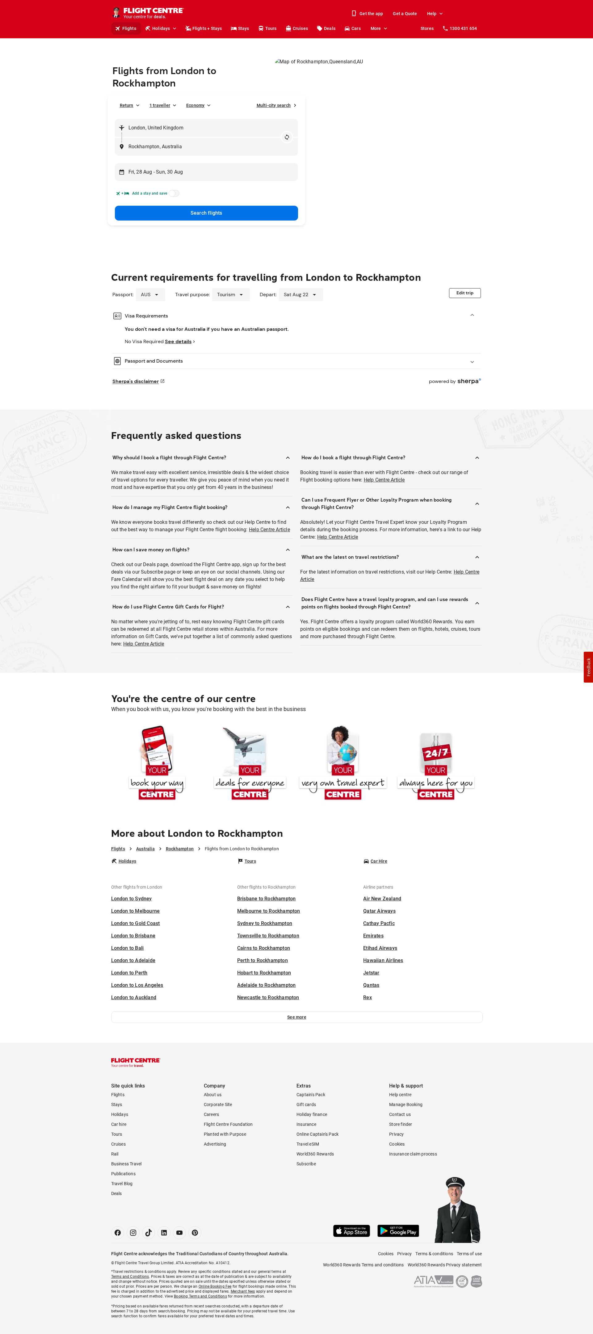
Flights (129, 28)
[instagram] (133, 1232)
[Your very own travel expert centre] (343, 764)
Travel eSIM (307, 1144)
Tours (271, 28)
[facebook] (117, 1232)
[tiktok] (148, 1232)
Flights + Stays (207, 28)
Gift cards (306, 1104)
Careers (211, 1114)
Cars (356, 28)
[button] (297, 1017)
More (376, 28)
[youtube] (179, 1232)
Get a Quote (405, 13)
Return (126, 105)
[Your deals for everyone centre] (250, 764)
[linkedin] (164, 1232)
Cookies (397, 1144)
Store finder (400, 1124)
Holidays (161, 28)
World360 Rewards (315, 1153)
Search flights (206, 213)
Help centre (400, 1094)
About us (213, 1094)
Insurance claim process (413, 1153)
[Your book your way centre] (157, 764)
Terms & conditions (434, 1253)
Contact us (400, 1114)
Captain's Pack (310, 1094)
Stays (243, 28)
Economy (195, 105)
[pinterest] (194, 1232)
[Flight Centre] (136, 1062)
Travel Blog (122, 1183)
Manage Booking (406, 1104)
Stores (427, 28)
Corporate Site (218, 1104)
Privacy (396, 1134)
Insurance (306, 1124)
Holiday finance (311, 1114)
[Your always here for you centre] (436, 764)
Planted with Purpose (225, 1134)
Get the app (371, 13)
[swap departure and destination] (287, 137)
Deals (329, 28)
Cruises (300, 28)
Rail (115, 1153)
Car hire (119, 1124)
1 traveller (159, 105)
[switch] (172, 195)
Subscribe (306, 1163)
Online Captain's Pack (317, 1134)
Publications (123, 1173)
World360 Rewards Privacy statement (445, 1264)
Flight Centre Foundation (228, 1124)
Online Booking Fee (215, 1286)
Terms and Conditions (130, 1276)
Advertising (215, 1144)
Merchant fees (243, 1291)
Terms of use (469, 1253)
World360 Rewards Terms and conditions (363, 1264)
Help (432, 13)
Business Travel (126, 1163)
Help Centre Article (269, 529)
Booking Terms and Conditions (200, 1296)
